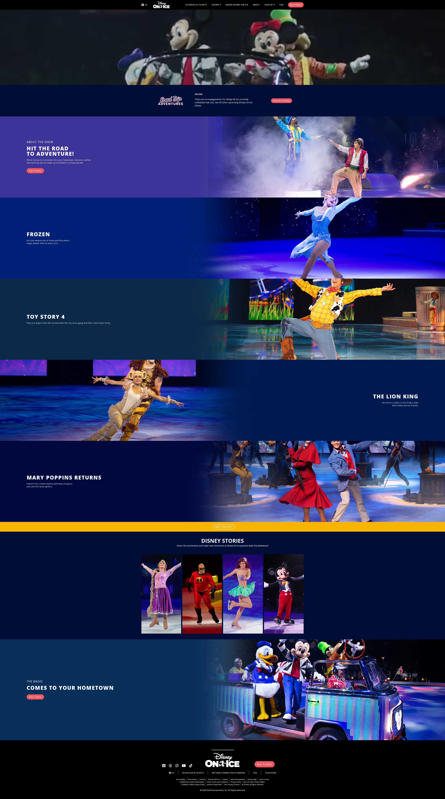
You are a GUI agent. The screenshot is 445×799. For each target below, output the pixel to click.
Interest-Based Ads (214, 784)
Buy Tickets (296, 4)
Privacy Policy (236, 782)
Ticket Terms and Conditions (217, 782)
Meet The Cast (224, 526)
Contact (202, 779)
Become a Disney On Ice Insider (228, 772)
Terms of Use (264, 779)
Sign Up (268, 5)
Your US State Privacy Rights (254, 782)
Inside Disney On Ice (237, 4)
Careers (225, 779)
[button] (141, 594)
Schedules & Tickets (193, 772)
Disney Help (252, 779)
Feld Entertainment (237, 779)
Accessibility (180, 779)
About (256, 4)
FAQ (281, 4)
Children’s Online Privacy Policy (193, 784)
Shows (215, 5)
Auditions (270, 772)
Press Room (192, 779)
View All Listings (281, 100)
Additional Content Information (192, 782)
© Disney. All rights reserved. (253, 784)
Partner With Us (214, 779)
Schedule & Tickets (196, 4)
